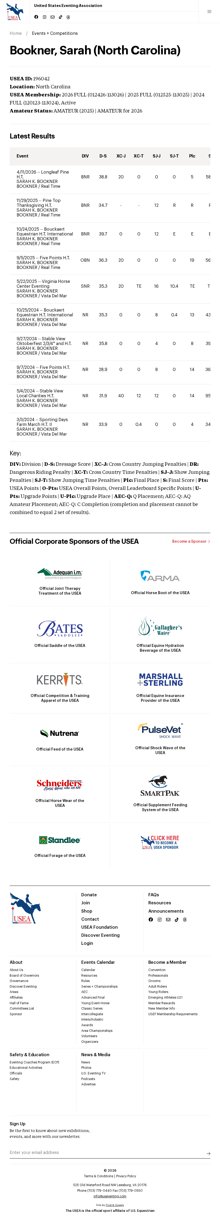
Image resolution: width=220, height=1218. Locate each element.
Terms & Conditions (98, 1176)
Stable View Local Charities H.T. (40, 393)
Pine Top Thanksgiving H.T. (39, 203)
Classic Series (91, 1008)
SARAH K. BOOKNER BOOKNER (37, 184)
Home (16, 33)
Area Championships (96, 1030)
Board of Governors (24, 975)
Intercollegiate (92, 1014)
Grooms (154, 981)
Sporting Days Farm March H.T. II (42, 422)
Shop (86, 911)
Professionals (158, 975)
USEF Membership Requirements (172, 1014)
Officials (16, 1073)
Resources (159, 903)
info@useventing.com (110, 1196)
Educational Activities (26, 1067)
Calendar (88, 970)
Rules (85, 981)
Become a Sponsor (189, 542)
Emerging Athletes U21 (165, 997)
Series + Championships (99, 986)
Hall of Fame (19, 1003)
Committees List (22, 1008)
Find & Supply (115, 1205)
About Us (16, 970)
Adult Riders (157, 986)
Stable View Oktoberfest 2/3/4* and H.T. (44, 341)
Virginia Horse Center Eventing (43, 283)
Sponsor (16, 1014)
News (85, 1062)
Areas (14, 992)
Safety (14, 1079)
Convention (157, 970)
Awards (87, 1025)
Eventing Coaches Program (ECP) (34, 1062)
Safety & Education (29, 1055)
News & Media (95, 1055)
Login (87, 943)
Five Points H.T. (55, 258)
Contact (90, 919)
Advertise (88, 1084)
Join (85, 903)
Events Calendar (98, 962)
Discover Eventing (100, 935)
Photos (86, 1067)
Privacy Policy (126, 1176)
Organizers (89, 1041)
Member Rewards (161, 1003)
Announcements (166, 911)
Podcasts (88, 1079)
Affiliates (16, 997)
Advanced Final (93, 997)
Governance (19, 981)
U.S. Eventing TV (93, 1073)
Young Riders (158, 992)
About (16, 962)
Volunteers (89, 1036)
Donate (89, 895)
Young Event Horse (95, 1003)
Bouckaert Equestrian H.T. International (45, 231)
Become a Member (167, 962)
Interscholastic (92, 1019)
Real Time (50, 186)
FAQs (153, 895)
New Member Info (161, 1008)
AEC (84, 992)
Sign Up (17, 1124)
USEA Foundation (99, 927)
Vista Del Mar (54, 296)
